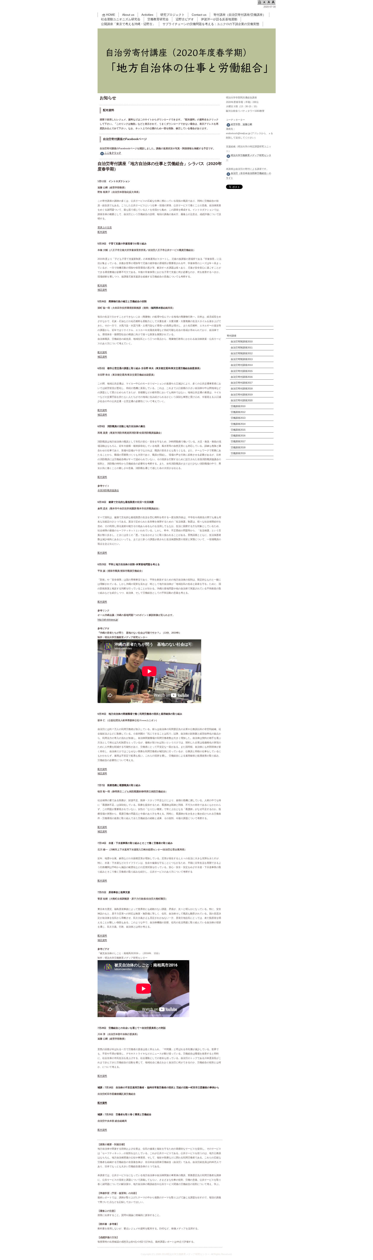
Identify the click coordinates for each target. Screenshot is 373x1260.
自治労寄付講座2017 (242, 382)
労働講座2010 (238, 406)
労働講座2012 (238, 412)
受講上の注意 (105, 227)
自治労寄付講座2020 (242, 400)
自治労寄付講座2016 (242, 377)
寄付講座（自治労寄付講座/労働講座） (239, 14)
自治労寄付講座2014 (242, 365)
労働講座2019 (238, 453)
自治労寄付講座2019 (242, 394)
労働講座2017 (238, 441)
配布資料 (102, 232)
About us (128, 14)
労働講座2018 (238, 447)
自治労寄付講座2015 (242, 371)
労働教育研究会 (158, 19)
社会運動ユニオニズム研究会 (120, 19)
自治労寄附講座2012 (242, 353)
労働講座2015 (238, 429)
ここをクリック (112, 152)
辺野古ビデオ (185, 19)
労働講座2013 (238, 418)
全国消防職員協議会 (108, 490)
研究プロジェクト (172, 14)
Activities (147, 14)
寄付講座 (231, 335)
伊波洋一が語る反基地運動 (219, 19)
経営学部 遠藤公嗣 (241, 124)
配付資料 (102, 352)
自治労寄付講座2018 (242, 388)
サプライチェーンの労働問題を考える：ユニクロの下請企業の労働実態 (211, 24)
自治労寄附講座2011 (242, 347)
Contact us (199, 14)
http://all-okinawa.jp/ (108, 619)
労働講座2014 (238, 424)
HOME (110, 14)
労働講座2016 (238, 435)
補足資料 (102, 289)
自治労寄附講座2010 (242, 341)
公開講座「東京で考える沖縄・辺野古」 (128, 24)
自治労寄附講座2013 (242, 359)
